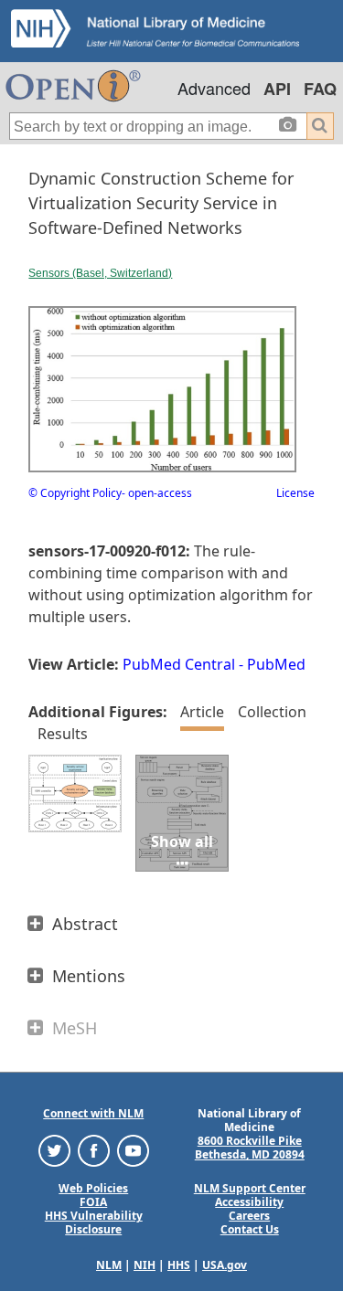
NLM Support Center (249, 1188)
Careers (249, 1215)
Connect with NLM (93, 1113)
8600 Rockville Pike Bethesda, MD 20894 (250, 1147)
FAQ (320, 89)
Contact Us (249, 1229)
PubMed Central (179, 664)
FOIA (93, 1202)
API (277, 89)
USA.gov (224, 1265)
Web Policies (93, 1188)
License (295, 493)
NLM (109, 1265)
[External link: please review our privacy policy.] (54, 1150)
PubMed (276, 664)
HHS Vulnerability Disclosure (94, 1222)
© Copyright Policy (75, 493)
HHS (178, 1265)
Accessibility (249, 1202)
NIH (144, 1265)
